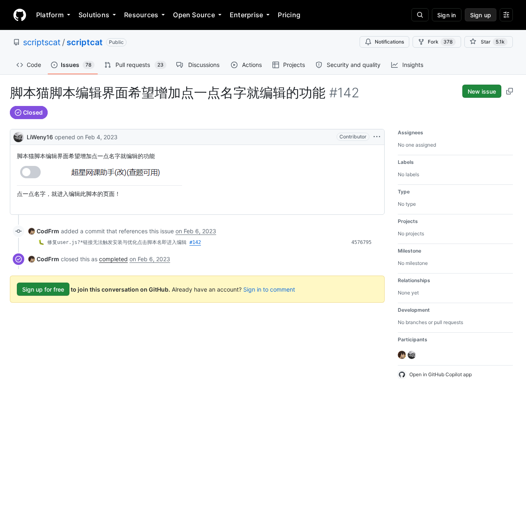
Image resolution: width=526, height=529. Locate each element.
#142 (195, 242)
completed (113, 258)
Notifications (389, 42)
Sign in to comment (269, 289)
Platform (50, 15)
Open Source (194, 15)
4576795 (361, 242)
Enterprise (246, 15)
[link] (43, 231)
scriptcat (85, 42)
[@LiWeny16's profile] (18, 136)
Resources (141, 15)
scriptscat (41, 42)
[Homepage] (19, 14)
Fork (440, 42)
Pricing (289, 15)
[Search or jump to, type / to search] (420, 14)
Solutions (93, 15)
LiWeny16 (40, 136)
